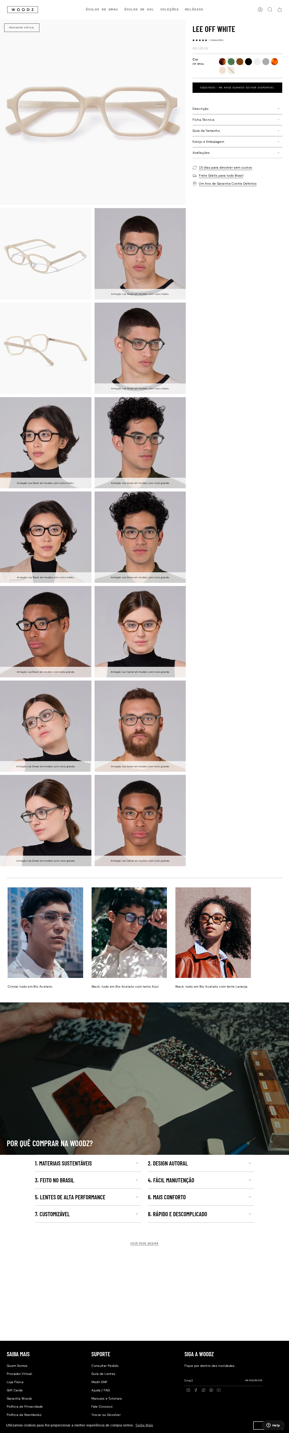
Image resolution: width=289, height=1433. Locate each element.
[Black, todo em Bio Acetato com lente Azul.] (129, 932)
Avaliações (201, 153)
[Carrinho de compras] (280, 9)
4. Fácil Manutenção (171, 1180)
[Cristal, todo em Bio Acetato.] (45, 932)
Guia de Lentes (103, 1374)
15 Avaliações (216, 40)
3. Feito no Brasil (54, 1180)
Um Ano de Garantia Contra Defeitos (228, 183)
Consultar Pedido (104, 1366)
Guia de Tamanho (206, 131)
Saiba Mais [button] (144, 1425)
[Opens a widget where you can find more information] (273, 1425)
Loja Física (15, 1382)
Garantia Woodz (19, 1398)
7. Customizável (52, 1214)
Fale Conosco (102, 1406)
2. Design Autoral (168, 1163)
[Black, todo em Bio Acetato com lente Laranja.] (213, 932)
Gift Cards (15, 1390)
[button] (169, 9)
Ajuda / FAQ (100, 1390)
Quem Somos (17, 1366)
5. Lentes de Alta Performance (70, 1197)
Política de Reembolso (24, 1415)
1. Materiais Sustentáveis (63, 1163)
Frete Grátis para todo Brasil (221, 175)
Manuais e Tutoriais (106, 1398)
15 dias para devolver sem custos (225, 167)
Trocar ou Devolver (106, 1415)
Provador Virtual (22, 27)
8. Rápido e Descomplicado (177, 1214)
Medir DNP (99, 1382)
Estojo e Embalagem (208, 142)
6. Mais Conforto (167, 1197)
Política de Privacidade (25, 1406)
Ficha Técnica (203, 120)
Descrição (200, 109)
